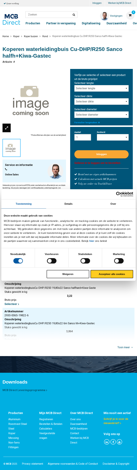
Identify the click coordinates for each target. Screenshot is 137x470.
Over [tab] (113, 203)
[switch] (51, 260)
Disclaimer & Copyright (116, 463)
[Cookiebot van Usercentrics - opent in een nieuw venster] (118, 194)
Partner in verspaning (61, 23)
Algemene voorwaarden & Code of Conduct (73, 463)
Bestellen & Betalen (50, 424)
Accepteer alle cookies (112, 274)
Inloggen (97, 3)
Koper (11, 433)
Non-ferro (14, 442)
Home (6, 36)
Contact (74, 433)
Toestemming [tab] (24, 203)
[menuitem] (97, 3)
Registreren (46, 419)
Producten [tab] (15, 413)
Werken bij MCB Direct (119, 3)
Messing (13, 438)
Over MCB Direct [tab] (81, 413)
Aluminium (14, 419)
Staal (11, 428)
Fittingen (13, 447)
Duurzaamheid (117, 23)
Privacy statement (32, 463)
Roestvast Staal (17, 424)
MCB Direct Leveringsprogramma (24, 390)
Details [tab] (68, 203)
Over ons (75, 419)
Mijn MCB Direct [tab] (50, 413)
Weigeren (67, 274)
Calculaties (45, 428)
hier (91, 240)
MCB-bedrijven (79, 428)
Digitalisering (91, 23)
